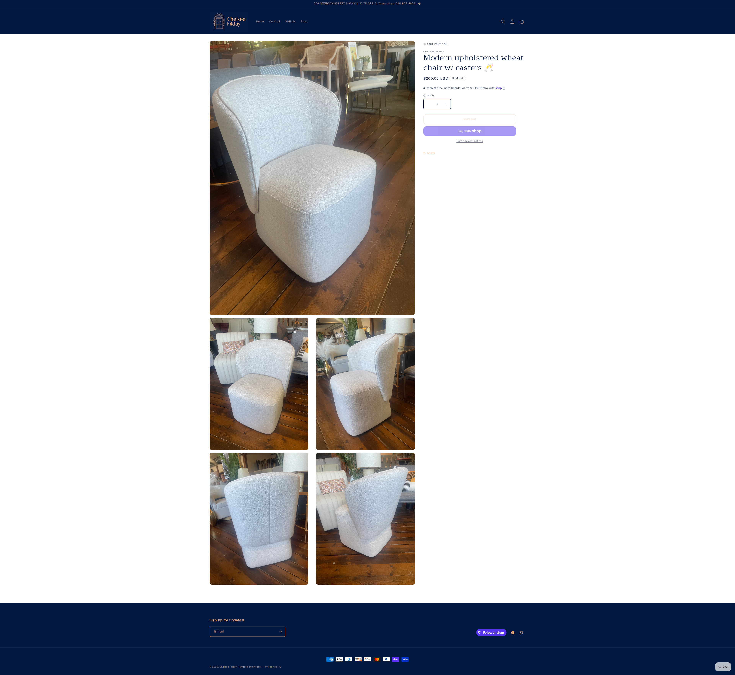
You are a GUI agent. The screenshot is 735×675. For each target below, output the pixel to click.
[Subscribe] (280, 632)
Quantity (429, 95)
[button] (503, 21)
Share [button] (431, 152)
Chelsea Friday (228, 667)
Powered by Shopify (249, 667)
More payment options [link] (470, 141)
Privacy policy (273, 667)
